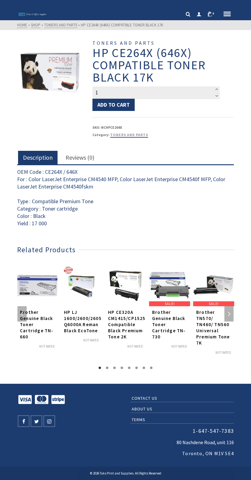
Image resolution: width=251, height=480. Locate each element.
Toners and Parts (129, 134)
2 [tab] (107, 368)
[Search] (188, 14)
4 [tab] (122, 368)
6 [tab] (136, 368)
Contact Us (144, 398)
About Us (142, 409)
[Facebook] (23, 421)
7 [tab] (144, 368)
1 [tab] (100, 368)
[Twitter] (36, 421)
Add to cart (113, 104)
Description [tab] (38, 157)
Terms (138, 419)
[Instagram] (49, 421)
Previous (22, 314)
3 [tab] (114, 368)
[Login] (198, 14)
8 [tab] (151, 368)
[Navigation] (227, 14)
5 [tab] (129, 368)
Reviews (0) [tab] (80, 157)
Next (229, 314)
